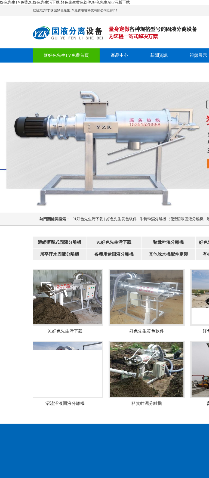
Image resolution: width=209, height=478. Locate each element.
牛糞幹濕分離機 (154, 219)
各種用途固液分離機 (114, 254)
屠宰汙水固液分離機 (59, 254)
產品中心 (119, 55)
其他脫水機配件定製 (168, 254)
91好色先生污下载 (89, 219)
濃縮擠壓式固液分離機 (59, 242)
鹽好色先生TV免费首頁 (66, 55)
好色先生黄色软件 (123, 219)
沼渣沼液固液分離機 (188, 219)
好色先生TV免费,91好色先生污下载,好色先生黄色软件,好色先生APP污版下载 (65, 2)
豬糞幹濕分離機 (168, 242)
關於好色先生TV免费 (64, 69)
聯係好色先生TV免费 (126, 69)
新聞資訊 (159, 55)
